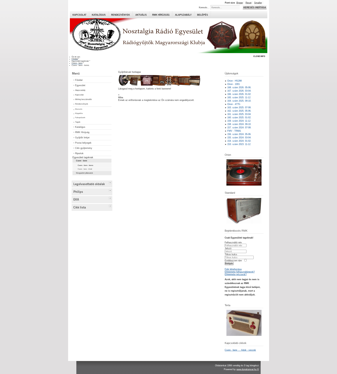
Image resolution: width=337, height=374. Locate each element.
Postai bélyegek (83, 142)
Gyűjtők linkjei (82, 137)
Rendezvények (120, 15)
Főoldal (78, 80)
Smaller (258, 2)
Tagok (77, 122)
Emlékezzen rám (233, 260)
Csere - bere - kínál (85, 169)
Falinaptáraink (80, 117)
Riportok (79, 153)
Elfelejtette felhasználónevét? (240, 271)
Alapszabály (183, 15)
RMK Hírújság (82, 132)
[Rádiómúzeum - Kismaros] (159, 84)
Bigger (239, 2)
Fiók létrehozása (233, 269)
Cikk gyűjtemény (83, 148)
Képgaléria (79, 113)
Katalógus (99, 15)
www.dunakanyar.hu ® (247, 369)
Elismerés (78, 109)
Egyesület (80, 85)
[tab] (110, 182)
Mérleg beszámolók (83, 99)
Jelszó (228, 248)
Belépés (202, 15)
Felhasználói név (233, 242)
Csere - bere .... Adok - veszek (240, 350)
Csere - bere (81, 161)
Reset (249, 2)
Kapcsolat (79, 15)
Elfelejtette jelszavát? (236, 274)
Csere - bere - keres (85, 165)
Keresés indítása (254, 7)
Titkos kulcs (231, 254)
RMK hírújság (161, 15)
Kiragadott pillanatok (84, 173)
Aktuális (141, 15)
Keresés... (204, 7)
